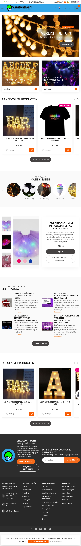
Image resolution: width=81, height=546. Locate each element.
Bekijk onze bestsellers (28, 468)
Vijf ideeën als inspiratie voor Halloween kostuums (25, 318)
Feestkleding (26, 493)
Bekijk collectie (39, 160)
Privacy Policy (46, 509)
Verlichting (25, 496)
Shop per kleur (27, 507)
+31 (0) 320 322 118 (11, 504)
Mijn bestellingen (68, 490)
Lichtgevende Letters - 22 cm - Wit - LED (55, 403)
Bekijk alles (39, 343)
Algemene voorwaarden (50, 502)
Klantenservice (25, 462)
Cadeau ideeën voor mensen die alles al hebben (24, 295)
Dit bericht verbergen (38, 541)
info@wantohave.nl (12, 511)
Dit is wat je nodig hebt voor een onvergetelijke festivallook (66, 319)
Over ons (45, 486)
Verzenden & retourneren (46, 497)
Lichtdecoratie (27, 490)
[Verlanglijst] (70, 8)
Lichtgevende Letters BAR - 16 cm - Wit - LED (19, 139)
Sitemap (45, 512)
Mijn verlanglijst (67, 496)
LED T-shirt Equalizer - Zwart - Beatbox (55, 139)
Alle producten (67, 503)
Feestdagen (26, 500)
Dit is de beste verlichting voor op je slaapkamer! (66, 295)
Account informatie (68, 486)
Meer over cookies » (55, 541)
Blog (43, 519)
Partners (45, 516)
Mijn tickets (66, 493)
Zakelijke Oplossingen (49, 493)
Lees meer (18, 312)
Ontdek (24, 486)
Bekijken (59, 252)
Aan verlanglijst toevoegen (59, 259)
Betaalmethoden (48, 505)
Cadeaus (25, 503)
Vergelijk (11, 150)
